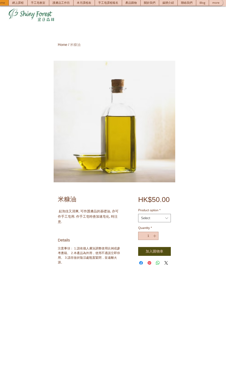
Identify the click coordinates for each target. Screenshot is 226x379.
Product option (149, 210)
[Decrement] (141, 236)
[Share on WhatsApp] (157, 263)
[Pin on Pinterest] (149, 263)
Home (62, 45)
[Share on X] (166, 263)
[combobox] (154, 218)
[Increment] (155, 236)
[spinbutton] (148, 236)
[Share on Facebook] (141, 263)
